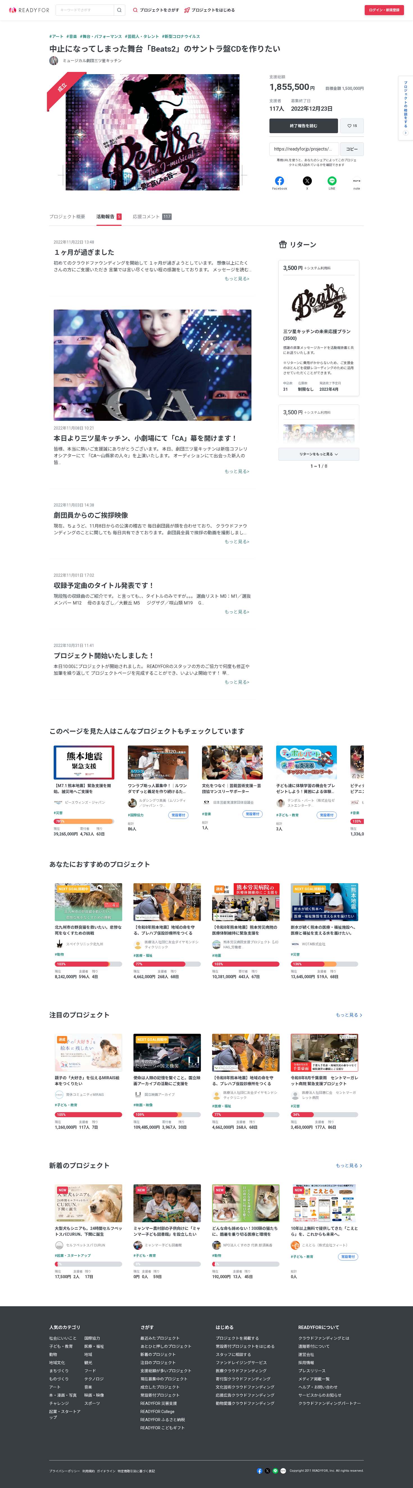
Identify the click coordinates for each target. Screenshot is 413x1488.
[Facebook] (279, 180)
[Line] (332, 180)
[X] (307, 180)
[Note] (356, 180)
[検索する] (119, 10)
